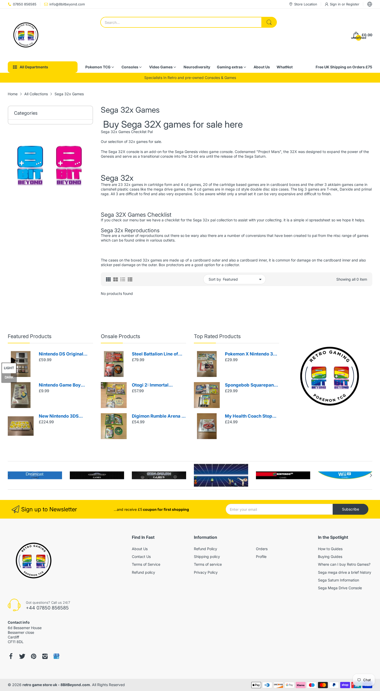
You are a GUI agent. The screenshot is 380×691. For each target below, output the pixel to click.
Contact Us (141, 556)
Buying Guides (330, 556)
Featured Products (29, 336)
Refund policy (143, 572)
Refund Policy (205, 549)
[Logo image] (35, 475)
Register (352, 4)
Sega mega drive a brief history (344, 572)
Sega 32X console (123, 151)
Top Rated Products (217, 336)
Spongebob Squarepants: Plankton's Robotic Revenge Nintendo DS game (252, 385)
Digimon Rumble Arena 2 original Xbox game (158, 416)
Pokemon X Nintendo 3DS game (252, 354)
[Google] (56, 656)
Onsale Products (120, 336)
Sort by (215, 279)
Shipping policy (207, 556)
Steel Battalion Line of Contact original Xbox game (155, 354)
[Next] (9, 475)
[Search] (269, 22)
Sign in (336, 4)
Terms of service (208, 564)
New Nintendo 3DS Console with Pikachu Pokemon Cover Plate (61, 416)
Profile (261, 556)
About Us (140, 549)
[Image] (329, 376)
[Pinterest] (34, 656)
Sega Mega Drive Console (340, 588)
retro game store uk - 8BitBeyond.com (56, 684)
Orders (262, 549)
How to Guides (330, 549)
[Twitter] (22, 656)
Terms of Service (146, 564)
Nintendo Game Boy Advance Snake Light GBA (61, 385)
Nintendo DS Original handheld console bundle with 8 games (65, 354)
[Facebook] (11, 656)
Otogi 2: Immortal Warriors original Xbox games (156, 385)
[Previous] (371, 475)
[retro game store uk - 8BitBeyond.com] (26, 35)
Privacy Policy (206, 572)
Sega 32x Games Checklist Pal (127, 131)
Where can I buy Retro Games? (344, 564)
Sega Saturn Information (338, 580)
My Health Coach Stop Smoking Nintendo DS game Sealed (248, 416)
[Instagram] (45, 656)
